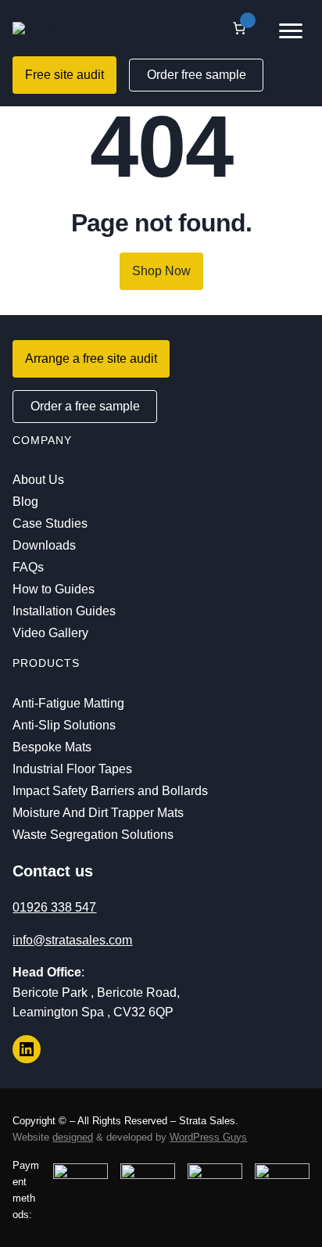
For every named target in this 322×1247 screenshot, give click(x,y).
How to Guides (54, 589)
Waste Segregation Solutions (93, 834)
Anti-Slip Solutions (64, 725)
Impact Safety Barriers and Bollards (110, 790)
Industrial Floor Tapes (72, 769)
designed (72, 1137)
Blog (25, 501)
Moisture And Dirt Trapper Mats (98, 812)
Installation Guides (64, 611)
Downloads (44, 545)
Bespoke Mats (52, 747)
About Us (38, 479)
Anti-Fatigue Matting (68, 703)
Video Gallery (50, 633)
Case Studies (50, 523)
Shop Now (161, 271)
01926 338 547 (54, 907)
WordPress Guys (208, 1137)
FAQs (28, 567)
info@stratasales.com (72, 940)
